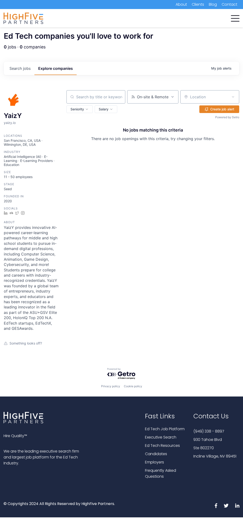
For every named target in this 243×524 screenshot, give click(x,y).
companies (55, 68)
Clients (198, 4)
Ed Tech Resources (162, 445)
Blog (213, 4)
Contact (229, 4)
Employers (154, 462)
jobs (20, 68)
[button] (235, 17)
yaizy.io (10, 123)
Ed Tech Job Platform (165, 429)
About (181, 4)
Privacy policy (110, 386)
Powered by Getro (227, 117)
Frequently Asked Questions (160, 473)
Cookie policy (133, 386)
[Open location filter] (233, 97)
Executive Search (160, 437)
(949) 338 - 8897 (208, 431)
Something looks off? (25, 343)
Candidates (156, 454)
